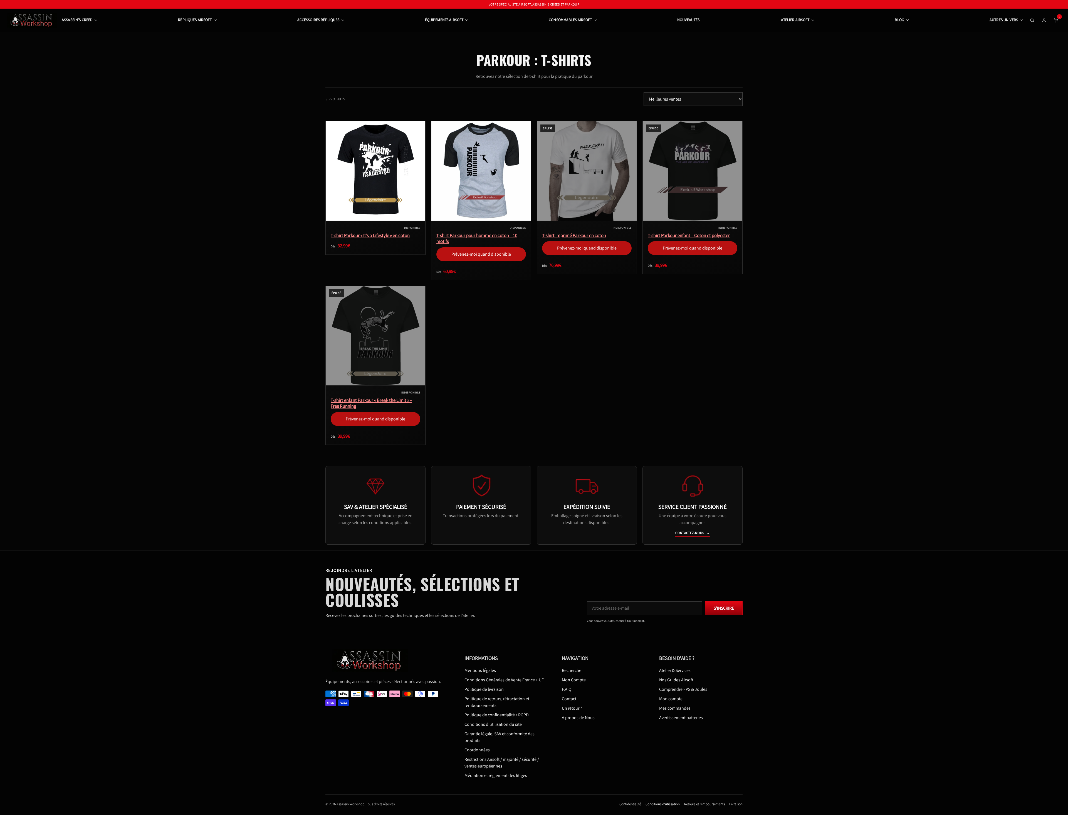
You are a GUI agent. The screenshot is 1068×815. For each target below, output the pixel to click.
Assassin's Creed (77, 19)
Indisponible (586, 216)
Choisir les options (375, 216)
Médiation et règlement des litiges (495, 775)
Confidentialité (630, 804)
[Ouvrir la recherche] (1032, 20)
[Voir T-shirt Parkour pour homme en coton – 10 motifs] (481, 171)
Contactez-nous (692, 533)
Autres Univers (1004, 19)
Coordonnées (477, 750)
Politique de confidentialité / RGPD (496, 715)
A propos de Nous (578, 718)
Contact (569, 699)
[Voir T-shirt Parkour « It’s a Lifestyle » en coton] (375, 171)
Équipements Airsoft (444, 19)
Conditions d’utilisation (663, 804)
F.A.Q (567, 689)
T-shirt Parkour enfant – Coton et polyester (689, 235)
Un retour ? (572, 708)
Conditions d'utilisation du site (493, 724)
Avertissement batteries (681, 718)
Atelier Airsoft (795, 19)
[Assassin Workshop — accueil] (371, 660)
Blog (899, 19)
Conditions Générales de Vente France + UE (504, 680)
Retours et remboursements (704, 804)
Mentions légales (480, 670)
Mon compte (671, 699)
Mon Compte (574, 680)
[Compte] (1044, 20)
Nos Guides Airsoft (676, 680)
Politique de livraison (484, 689)
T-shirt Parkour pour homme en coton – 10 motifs (476, 238)
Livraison (736, 804)
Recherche (571, 670)
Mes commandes (675, 708)
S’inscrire (724, 608)
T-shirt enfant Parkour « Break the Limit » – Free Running (371, 403)
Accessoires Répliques (318, 19)
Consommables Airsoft (570, 19)
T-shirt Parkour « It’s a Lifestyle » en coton (370, 235)
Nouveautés (688, 19)
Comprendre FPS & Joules (683, 689)
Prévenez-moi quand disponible (481, 213)
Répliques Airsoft (195, 19)
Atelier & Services (675, 670)
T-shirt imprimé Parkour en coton (574, 235)
